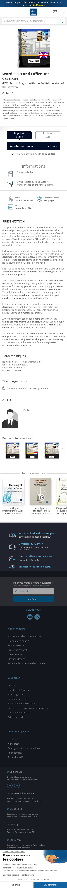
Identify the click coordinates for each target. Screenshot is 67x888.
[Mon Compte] (62, 12)
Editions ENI (33, 12)
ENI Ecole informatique (22, 793)
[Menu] (3, 12)
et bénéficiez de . (33, 4)
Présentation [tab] (13, 221)
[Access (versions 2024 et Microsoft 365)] (12, 451)
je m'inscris (33, 599)
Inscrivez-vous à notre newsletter (33, 584)
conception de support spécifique (37, 535)
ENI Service (16, 839)
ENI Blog (14, 824)
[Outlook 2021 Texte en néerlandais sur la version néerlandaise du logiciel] (31, 451)
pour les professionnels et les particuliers (33, 546)
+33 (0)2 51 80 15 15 (35, 558)
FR (10, 785)
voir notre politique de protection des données (32, 585)
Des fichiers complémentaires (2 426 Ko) (27, 388)
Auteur (8, 400)
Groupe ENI (16, 808)
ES (17, 785)
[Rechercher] (61, 21)
